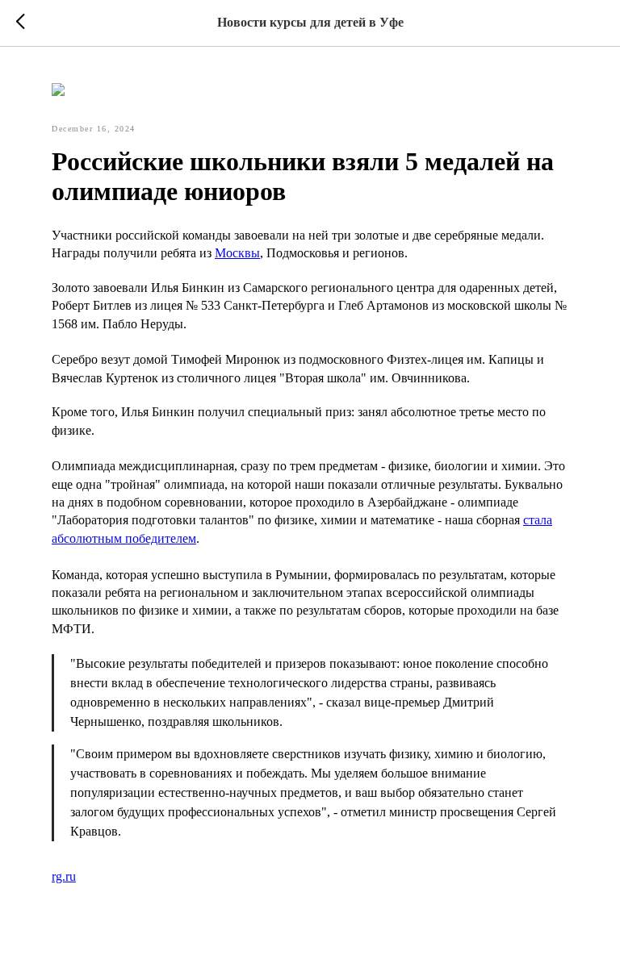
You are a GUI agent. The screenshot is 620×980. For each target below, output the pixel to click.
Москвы (237, 253)
